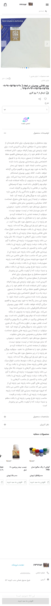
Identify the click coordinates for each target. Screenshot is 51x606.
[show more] (5, 133)
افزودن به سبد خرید (37, 482)
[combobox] (23, 11)
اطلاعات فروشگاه (18, 565)
